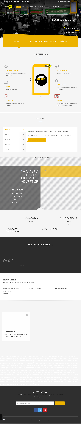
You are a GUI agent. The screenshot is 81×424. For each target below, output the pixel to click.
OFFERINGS (25, 6)
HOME (18, 6)
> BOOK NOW (70, 28)
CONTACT (64, 6)
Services (7, 149)
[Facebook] (4, 2)
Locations (7, 129)
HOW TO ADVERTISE (43, 6)
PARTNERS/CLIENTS (55, 6)
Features (7, 139)
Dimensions (8, 144)
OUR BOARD (33, 6)
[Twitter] (7, 2)
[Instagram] (9, 2)
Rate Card (7, 134)
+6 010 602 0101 (25, 1)
